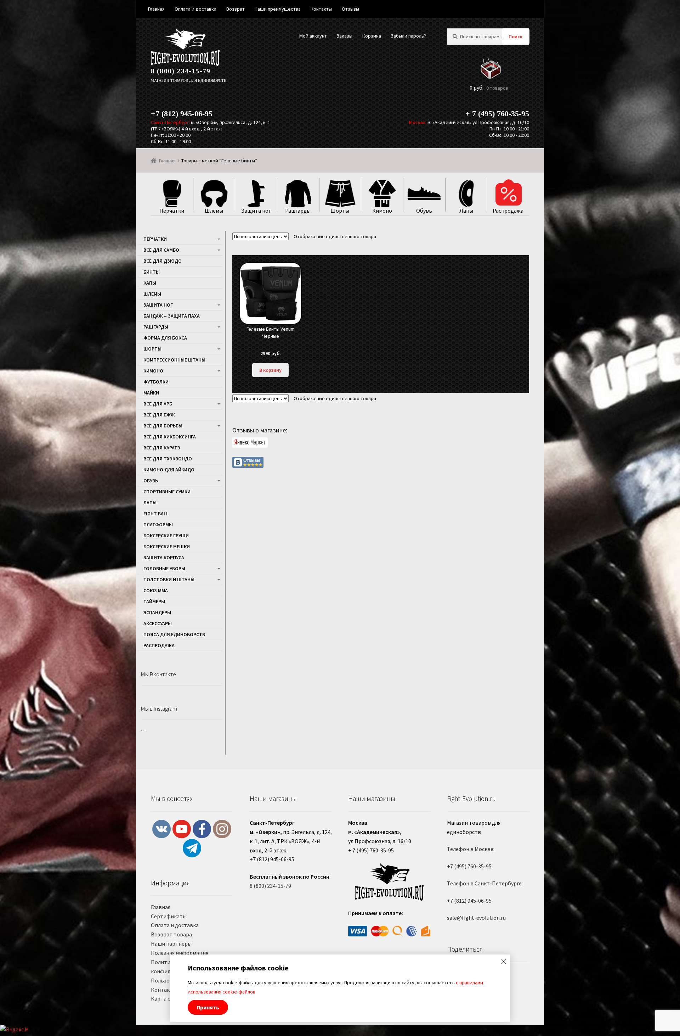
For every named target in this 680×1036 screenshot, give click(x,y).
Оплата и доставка (175, 925)
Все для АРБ (157, 404)
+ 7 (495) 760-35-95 (497, 113)
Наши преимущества (278, 9)
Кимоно (153, 371)
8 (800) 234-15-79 (180, 71)
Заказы (344, 36)
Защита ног (158, 305)
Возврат (235, 9)
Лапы (150, 502)
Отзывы (350, 9)
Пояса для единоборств (174, 634)
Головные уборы (164, 568)
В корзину (270, 370)
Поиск (515, 36)
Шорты (152, 349)
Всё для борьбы (162, 425)
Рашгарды (155, 327)
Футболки (156, 382)
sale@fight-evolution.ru (476, 917)
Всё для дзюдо (162, 261)
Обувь (150, 480)
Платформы (158, 524)
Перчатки (155, 239)
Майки (151, 393)
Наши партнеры (171, 943)
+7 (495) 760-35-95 (469, 866)
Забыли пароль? (408, 36)
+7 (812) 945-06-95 (181, 113)
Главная (167, 160)
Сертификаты (169, 916)
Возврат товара (171, 934)
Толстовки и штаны (168, 579)
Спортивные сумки (167, 491)
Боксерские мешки (166, 546)
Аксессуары (157, 623)
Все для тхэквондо (167, 458)
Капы (149, 283)
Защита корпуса (163, 557)
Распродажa (159, 645)
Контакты (164, 989)
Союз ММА (155, 590)
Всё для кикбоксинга (169, 436)
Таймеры (154, 601)
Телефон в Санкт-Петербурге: (485, 883)
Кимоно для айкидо (168, 469)
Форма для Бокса (165, 338)
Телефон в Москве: (470, 848)
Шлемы (152, 294)
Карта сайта (166, 998)
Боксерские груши (166, 535)
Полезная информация (179, 952)
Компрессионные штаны (174, 360)
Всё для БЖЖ (159, 414)
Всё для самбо (161, 250)
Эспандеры (157, 612)
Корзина (371, 36)
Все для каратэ (161, 447)
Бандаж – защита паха (171, 316)
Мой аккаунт (313, 36)
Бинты (151, 272)
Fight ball (156, 513)
